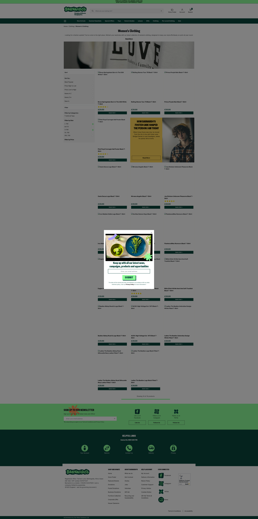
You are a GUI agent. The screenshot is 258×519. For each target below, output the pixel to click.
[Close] (151, 233)
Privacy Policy (130, 284)
